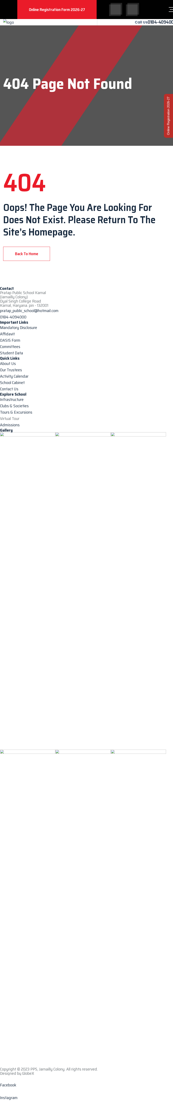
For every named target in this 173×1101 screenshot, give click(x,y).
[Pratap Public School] (8, 22)
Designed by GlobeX (17, 1073)
